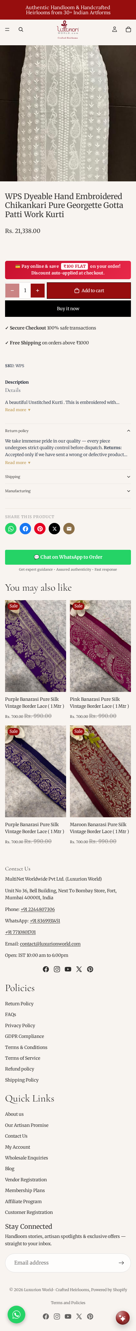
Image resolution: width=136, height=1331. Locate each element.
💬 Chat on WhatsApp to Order (68, 557)
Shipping (12, 476)
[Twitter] (79, 969)
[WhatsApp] (10, 528)
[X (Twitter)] (54, 528)
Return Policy (19, 1004)
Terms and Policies (68, 1302)
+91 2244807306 (38, 909)
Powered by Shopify (109, 1289)
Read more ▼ (18, 409)
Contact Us (16, 1136)
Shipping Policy (22, 1080)
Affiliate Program (23, 1201)
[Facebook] (25, 528)
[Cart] (128, 29)
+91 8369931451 (45, 921)
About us (14, 1114)
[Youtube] (68, 969)
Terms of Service (22, 1058)
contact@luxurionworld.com (50, 944)
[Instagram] (57, 969)
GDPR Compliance (24, 1036)
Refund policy (19, 1069)
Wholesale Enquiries (26, 1158)
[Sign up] (121, 1263)
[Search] (21, 29)
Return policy (16, 430)
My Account (17, 1147)
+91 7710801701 (20, 932)
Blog (9, 1168)
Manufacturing (18, 490)
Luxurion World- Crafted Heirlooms (56, 1289)
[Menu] (7, 29)
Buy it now (68, 308)
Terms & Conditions (26, 1047)
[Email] (69, 528)
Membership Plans (25, 1190)
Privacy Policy (20, 1025)
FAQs (10, 1014)
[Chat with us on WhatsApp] (16, 1314)
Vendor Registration (26, 1180)
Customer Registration (29, 1212)
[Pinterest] (40, 528)
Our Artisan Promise (26, 1125)
